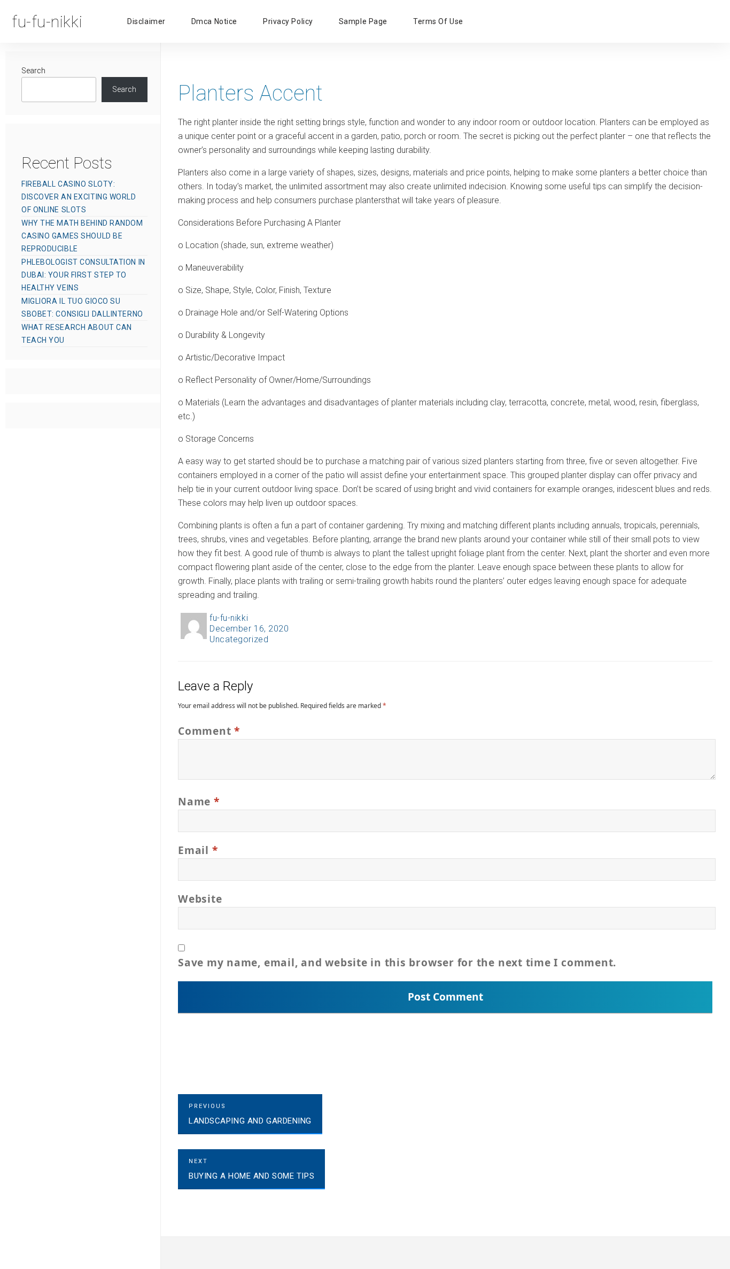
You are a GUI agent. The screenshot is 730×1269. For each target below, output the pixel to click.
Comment (209, 731)
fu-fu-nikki (228, 618)
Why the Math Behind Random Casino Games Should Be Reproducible (82, 236)
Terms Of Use (438, 21)
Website (200, 898)
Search (33, 70)
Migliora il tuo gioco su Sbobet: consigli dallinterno (82, 307)
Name (199, 801)
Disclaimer (146, 21)
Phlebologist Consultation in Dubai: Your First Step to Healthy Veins (83, 275)
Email (198, 850)
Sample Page (363, 21)
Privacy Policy (288, 21)
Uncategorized (238, 639)
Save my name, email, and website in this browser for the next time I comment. (397, 962)
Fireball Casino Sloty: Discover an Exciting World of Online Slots (78, 197)
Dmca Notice (214, 21)
